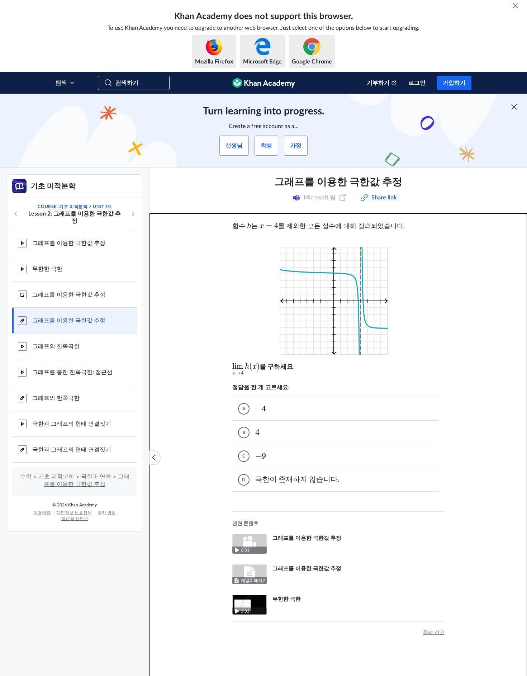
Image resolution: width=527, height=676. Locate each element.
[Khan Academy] (263, 83)
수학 (26, 476)
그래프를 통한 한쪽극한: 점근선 (72, 372)
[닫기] (515, 5)
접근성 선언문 (74, 518)
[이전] (15, 213)
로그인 (417, 83)
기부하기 (378, 83)
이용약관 (42, 513)
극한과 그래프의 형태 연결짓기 (71, 424)
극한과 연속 (96, 476)
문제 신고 (434, 632)
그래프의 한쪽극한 (56, 346)
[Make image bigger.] (338, 296)
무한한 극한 (47, 269)
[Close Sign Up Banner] (514, 107)
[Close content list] (155, 457)
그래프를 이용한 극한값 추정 (68, 243)
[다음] (133, 213)
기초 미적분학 (56, 476)
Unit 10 (102, 206)
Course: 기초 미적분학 (62, 206)
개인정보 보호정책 (74, 513)
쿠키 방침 (107, 513)
